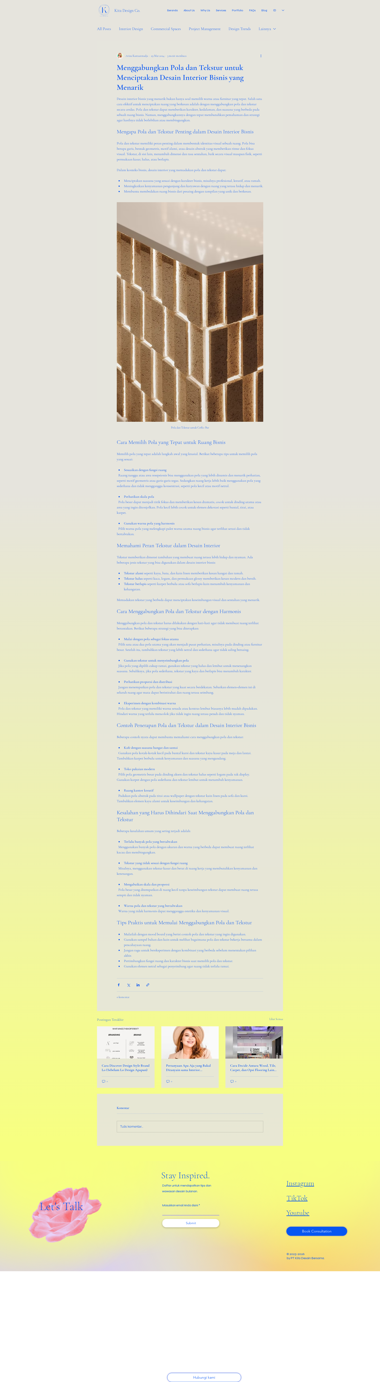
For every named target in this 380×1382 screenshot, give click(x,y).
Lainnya (265, 29)
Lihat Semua (276, 1019)
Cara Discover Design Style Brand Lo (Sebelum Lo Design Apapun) (125, 1067)
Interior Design (131, 29)
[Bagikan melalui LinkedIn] (138, 985)
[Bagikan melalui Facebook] (119, 985)
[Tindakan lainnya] (260, 55)
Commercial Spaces (166, 29)
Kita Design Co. (127, 10)
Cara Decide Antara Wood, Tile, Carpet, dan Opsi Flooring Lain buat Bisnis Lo (253, 1067)
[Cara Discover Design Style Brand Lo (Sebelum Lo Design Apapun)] (126, 1042)
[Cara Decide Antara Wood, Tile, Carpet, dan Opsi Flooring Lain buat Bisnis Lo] (254, 1042)
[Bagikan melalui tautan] (148, 985)
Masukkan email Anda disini (180, 1205)
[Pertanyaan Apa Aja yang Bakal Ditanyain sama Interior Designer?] (190, 1042)
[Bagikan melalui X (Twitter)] (128, 985)
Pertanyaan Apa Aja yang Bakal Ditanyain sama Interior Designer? (188, 1067)
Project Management (205, 29)
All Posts (104, 29)
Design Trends (240, 29)
